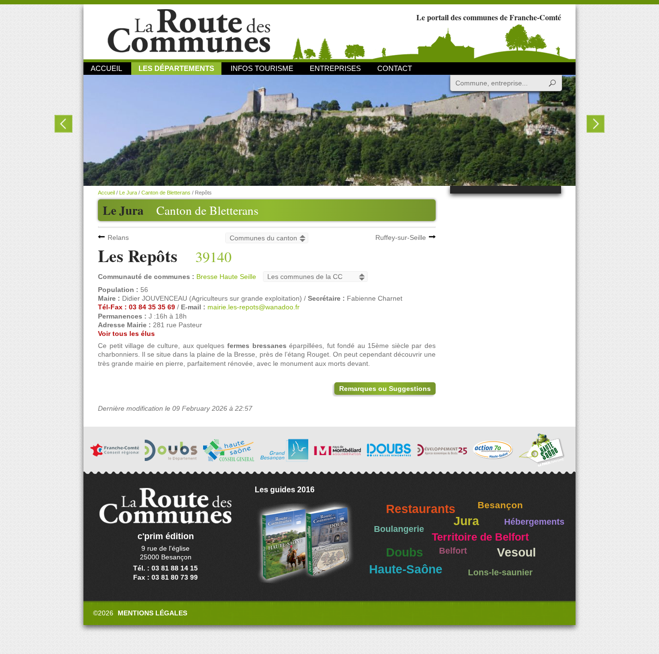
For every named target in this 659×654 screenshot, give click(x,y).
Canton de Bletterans (207, 210)
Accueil (106, 68)
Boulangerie (399, 529)
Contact (394, 68)
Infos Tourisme (262, 68)
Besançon (500, 505)
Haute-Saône (405, 569)
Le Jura (128, 192)
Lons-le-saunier (500, 572)
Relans (118, 237)
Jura (466, 521)
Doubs (404, 552)
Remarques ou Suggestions (385, 388)
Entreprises (335, 68)
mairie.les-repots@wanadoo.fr (253, 307)
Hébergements (534, 522)
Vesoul (516, 552)
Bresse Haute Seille (226, 276)
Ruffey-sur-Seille (400, 237)
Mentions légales (152, 613)
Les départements (176, 68)
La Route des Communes (189, 31)
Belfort (453, 551)
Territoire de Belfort (480, 537)
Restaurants (420, 508)
